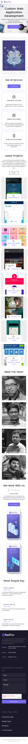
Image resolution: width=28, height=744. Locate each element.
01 (9, 490)
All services (14, 86)
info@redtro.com (12, 657)
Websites (5, 726)
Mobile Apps (6, 721)
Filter (13, 173)
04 (19, 490)
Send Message (14, 701)
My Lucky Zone (15, 316)
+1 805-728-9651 (12, 652)
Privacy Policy (16, 741)
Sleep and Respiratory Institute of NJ (14, 362)
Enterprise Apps (8, 717)
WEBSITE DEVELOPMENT (14, 119)
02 (12, 490)
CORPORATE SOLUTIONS (14, 100)
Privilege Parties (15, 269)
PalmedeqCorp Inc (14, 197)
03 (15, 490)
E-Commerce (7, 730)
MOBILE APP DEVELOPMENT (14, 139)
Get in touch (14, 26)
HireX (15, 221)
